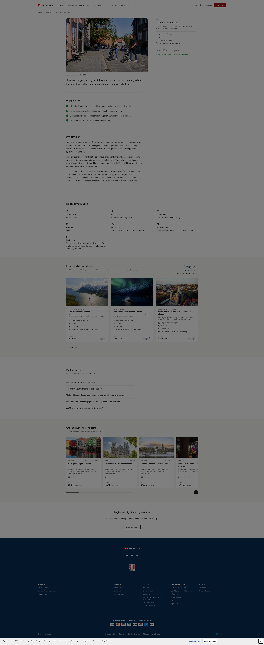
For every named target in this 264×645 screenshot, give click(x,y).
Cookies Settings (194, 641)
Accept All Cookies (210, 641)
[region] (132, 641)
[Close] (260, 641)
